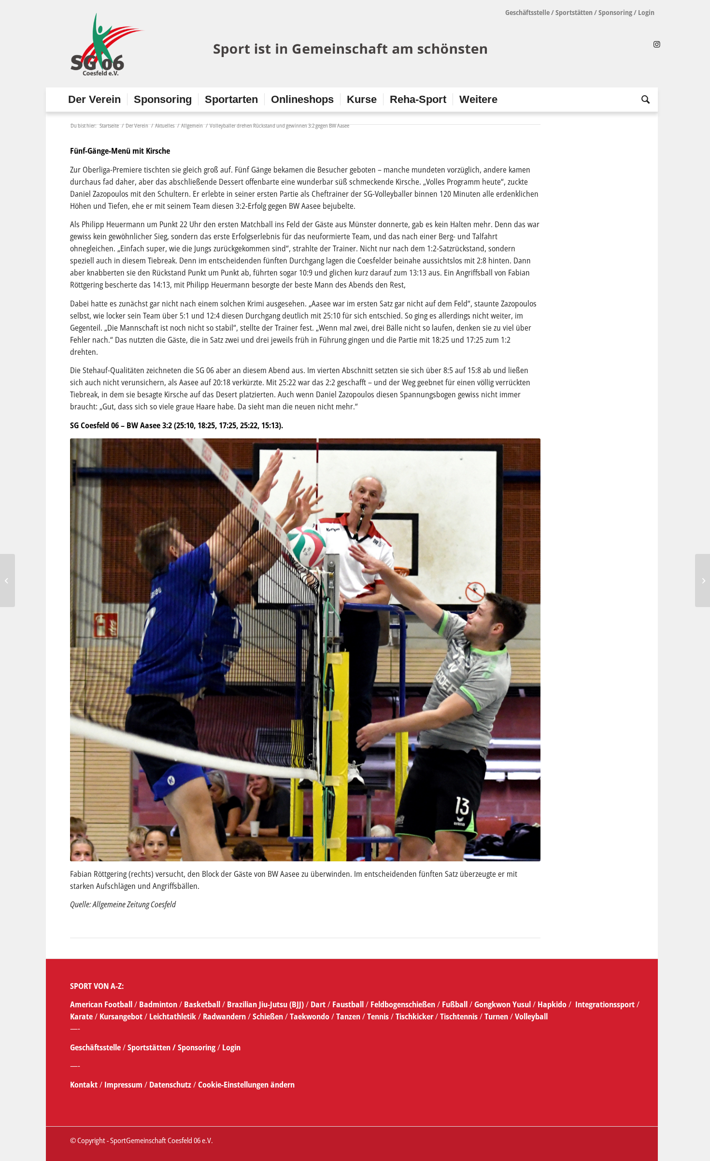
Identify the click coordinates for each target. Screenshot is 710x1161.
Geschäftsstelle (527, 12)
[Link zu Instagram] (657, 44)
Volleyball (531, 1016)
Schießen (268, 1016)
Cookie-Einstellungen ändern (246, 1084)
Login (646, 12)
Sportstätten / (152, 1047)
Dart (318, 1004)
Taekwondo (309, 1016)
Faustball (348, 1004)
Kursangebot (120, 1016)
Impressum (124, 1084)
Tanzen (348, 1016)
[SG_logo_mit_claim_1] (280, 44)
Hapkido (552, 1004)
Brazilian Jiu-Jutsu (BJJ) (265, 1004)
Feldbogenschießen (402, 1004)
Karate (81, 1016)
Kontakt (84, 1084)
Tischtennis (459, 1016)
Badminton (159, 1004)
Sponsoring (615, 12)
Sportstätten (574, 12)
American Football (101, 1004)
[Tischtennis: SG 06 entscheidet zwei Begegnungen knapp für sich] (702, 580)
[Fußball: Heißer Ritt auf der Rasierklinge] (7, 580)
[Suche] (642, 99)
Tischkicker (414, 1016)
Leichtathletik (171, 1016)
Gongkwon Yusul (502, 1004)
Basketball (203, 1004)
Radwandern (224, 1016)
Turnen (496, 1016)
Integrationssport (605, 1004)
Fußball (455, 1004)
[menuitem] (94, 99)
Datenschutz (170, 1084)
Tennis (378, 1016)
